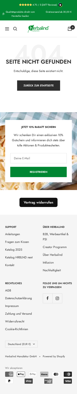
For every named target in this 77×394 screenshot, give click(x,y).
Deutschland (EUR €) (19, 344)
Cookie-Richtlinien (16, 329)
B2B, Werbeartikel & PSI (55, 236)
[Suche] (15, 29)
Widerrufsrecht (14, 321)
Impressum (12, 306)
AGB (8, 290)
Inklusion (48, 262)
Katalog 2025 (13, 249)
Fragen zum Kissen (17, 242)
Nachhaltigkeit (52, 270)
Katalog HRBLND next (19, 257)
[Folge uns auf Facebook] (47, 298)
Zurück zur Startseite (39, 85)
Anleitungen (12, 234)
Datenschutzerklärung (18, 298)
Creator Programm (55, 247)
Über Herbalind (52, 255)
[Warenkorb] (70, 29)
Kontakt (9, 265)
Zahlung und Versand (18, 313)
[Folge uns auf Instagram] (57, 298)
